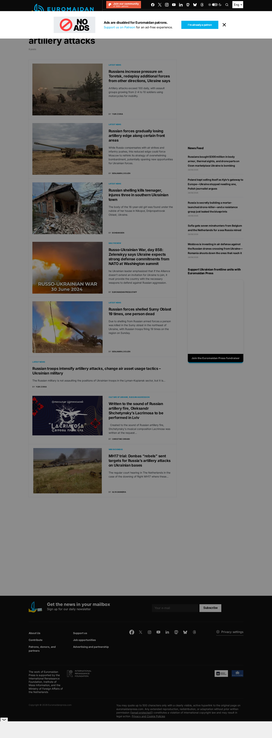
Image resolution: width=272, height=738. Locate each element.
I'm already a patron (200, 24)
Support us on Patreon (119, 27)
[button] (214, 5)
